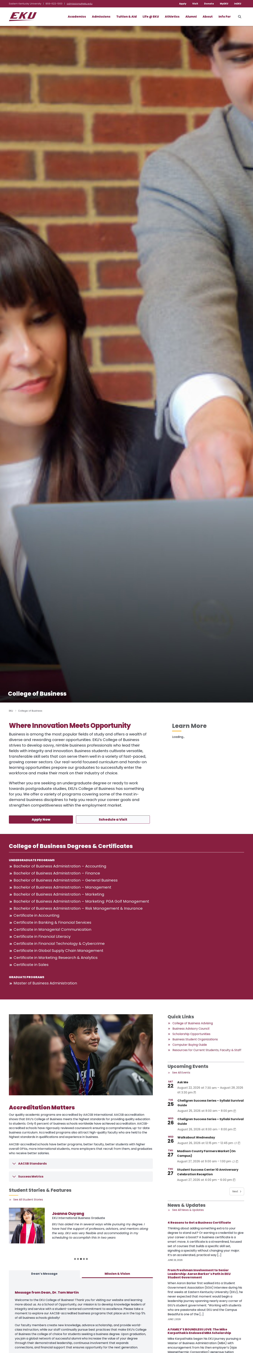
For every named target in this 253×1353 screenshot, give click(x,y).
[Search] (239, 16)
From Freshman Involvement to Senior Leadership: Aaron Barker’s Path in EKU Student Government (199, 1273)
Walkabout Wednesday (196, 1137)
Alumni (191, 16)
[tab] (75, 1259)
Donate (209, 3)
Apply (182, 3)
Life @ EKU (151, 16)
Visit (195, 3)
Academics (77, 16)
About (208, 16)
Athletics (172, 16)
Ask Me (182, 1082)
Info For (225, 16)
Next (235, 1191)
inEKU (237, 3)
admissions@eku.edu (79, 3)
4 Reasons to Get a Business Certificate (199, 1222)
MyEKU (224, 3)
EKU (11, 710)
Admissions (101, 16)
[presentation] (27, 1225)
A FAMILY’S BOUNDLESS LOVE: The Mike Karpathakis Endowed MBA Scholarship (199, 1331)
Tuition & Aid (126, 16)
